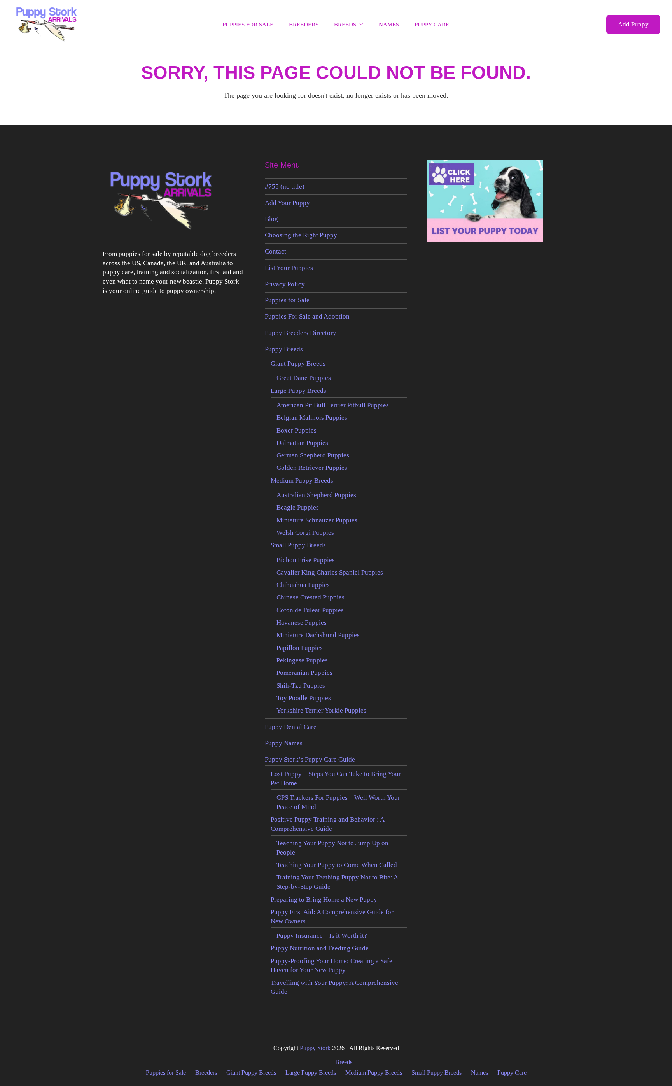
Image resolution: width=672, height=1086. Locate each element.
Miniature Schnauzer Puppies (316, 520)
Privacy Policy (285, 284)
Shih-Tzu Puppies (300, 685)
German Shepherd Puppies (312, 455)
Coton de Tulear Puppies (310, 610)
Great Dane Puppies (303, 378)
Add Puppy (633, 24)
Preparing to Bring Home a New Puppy (324, 899)
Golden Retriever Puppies (311, 467)
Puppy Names (284, 743)
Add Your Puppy (287, 203)
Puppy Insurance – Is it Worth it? (321, 935)
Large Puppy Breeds (298, 390)
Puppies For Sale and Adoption (307, 316)
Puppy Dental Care (291, 726)
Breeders (206, 1072)
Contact (275, 251)
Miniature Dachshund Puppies (318, 635)
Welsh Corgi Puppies (305, 532)
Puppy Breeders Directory (300, 332)
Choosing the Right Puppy (301, 235)
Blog (271, 218)
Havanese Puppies (301, 622)
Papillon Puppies (299, 648)
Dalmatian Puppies (302, 443)
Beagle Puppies (297, 507)
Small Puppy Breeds (298, 545)
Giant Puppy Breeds (298, 363)
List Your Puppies (289, 268)
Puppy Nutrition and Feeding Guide (320, 948)
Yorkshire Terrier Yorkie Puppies (321, 710)
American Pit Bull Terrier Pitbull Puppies (332, 405)
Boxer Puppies (296, 430)
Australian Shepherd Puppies (316, 495)
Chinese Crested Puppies (310, 597)
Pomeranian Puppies (304, 672)
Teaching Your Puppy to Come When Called (336, 865)
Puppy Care (512, 1072)
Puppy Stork (315, 1048)
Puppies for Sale (287, 300)
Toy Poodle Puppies (303, 698)
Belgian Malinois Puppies (311, 417)
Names (479, 1072)
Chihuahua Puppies (303, 585)
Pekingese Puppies (302, 660)
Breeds (343, 1062)
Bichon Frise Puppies (305, 560)
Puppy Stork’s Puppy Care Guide (310, 759)
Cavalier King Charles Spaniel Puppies (329, 572)
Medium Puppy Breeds (302, 480)
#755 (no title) (284, 186)
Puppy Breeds (284, 349)
